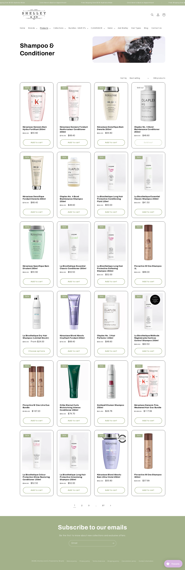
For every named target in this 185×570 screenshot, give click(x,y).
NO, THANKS (109, 300)
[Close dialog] (138, 260)
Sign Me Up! (109, 292)
